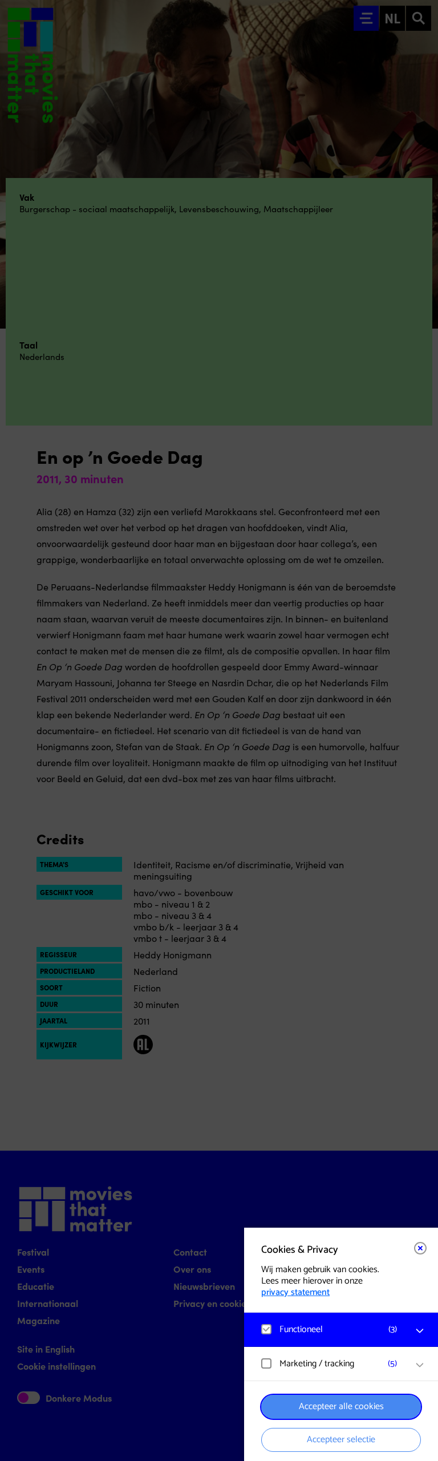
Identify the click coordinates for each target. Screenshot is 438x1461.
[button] (330, 1329)
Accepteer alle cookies (341, 1406)
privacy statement (295, 1292)
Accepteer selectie (341, 1439)
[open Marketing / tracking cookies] (420, 1365)
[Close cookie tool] (420, 1248)
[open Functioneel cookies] (420, 1331)
